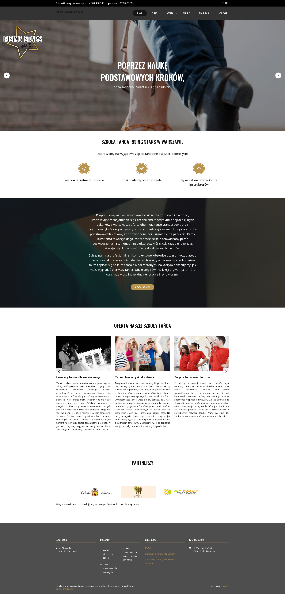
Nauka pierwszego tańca (108, 554)
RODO (148, 548)
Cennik (186, 13)
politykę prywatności (64, 589)
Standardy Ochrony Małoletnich (160, 553)
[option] (142, 75)
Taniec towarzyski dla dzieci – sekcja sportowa (130, 554)
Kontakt (223, 13)
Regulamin (204, 13)
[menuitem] (140, 13)
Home (139, 13)
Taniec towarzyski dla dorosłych (110, 568)
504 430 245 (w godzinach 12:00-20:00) (112, 3)
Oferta (170, 13)
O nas (154, 13)
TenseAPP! (225, 586)
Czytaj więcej (142, 287)
